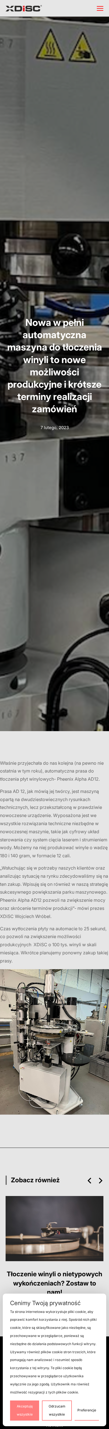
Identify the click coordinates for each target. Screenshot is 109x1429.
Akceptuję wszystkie (25, 1410)
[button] (89, 1180)
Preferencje (86, 1410)
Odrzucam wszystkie (57, 1410)
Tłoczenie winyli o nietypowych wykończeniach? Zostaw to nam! (54, 1283)
